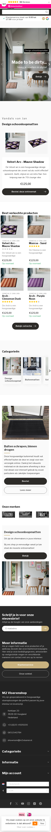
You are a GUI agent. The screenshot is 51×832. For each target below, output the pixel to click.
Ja (35, 823)
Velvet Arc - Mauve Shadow (11, 244)
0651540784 (14, 732)
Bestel (25, 481)
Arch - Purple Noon (37, 297)
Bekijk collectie (24, 326)
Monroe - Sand (37, 243)
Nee (42, 823)
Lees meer (25, 490)
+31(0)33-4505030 (18, 724)
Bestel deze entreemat (24, 191)
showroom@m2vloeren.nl (20, 740)
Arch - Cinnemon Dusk (11, 297)
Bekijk (25, 555)
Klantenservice (25, 664)
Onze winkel (25, 673)
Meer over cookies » (26, 827)
